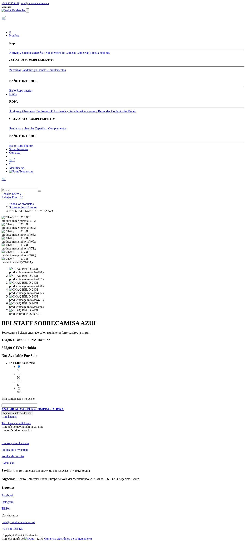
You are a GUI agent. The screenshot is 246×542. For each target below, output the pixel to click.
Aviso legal (8, 462)
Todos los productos (21, 204)
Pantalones (103, 52)
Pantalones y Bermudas (96, 111)
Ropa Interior (25, 145)
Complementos (56, 70)
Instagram (7, 502)
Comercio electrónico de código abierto (68, 538)
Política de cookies (13, 456)
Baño (12, 90)
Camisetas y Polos (47, 111)
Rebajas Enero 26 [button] (12, 194)
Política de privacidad (15, 449)
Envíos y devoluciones (15, 443)
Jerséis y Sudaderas (46, 52)
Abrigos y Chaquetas (22, 52)
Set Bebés (130, 111)
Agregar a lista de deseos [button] (17, 413)
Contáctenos (9, 416)
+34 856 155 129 (10, 3)
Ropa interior (24, 90)
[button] (18, 409)
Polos (61, 52)
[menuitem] (18, 149)
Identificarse (16, 168)
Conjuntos (117, 111)
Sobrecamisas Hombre (23, 207)
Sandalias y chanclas (22, 128)
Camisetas (83, 52)
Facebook (7, 495)
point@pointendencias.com (34, 3)
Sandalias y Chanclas (34, 70)
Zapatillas (15, 70)
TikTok (6, 508)
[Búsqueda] (39, 191)
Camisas (71, 52)
